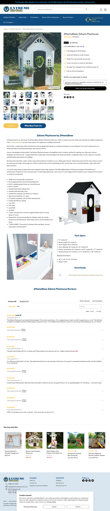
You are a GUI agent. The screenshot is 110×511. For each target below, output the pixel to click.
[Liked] (102, 318)
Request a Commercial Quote (39, 485)
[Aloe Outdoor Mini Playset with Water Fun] (55, 440)
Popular (92, 311)
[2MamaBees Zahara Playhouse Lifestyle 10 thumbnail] (6, 95)
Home (5, 29)
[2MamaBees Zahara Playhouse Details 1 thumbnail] (43, 102)
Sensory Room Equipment (50, 17)
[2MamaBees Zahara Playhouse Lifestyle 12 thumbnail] (14, 109)
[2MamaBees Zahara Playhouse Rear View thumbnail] (14, 102)
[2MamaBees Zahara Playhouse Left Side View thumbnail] (28, 102)
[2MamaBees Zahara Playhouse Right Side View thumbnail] (21, 102)
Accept (54, 506)
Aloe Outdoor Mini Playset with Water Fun (54, 452)
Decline (78, 506)
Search (5, 501)
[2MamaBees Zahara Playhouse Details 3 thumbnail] (6, 109)
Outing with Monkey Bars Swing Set (74, 454)
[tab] (11, 125)
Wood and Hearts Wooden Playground (11, 452)
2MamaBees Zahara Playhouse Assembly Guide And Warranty (89, 275)
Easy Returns (60, 483)
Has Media (98, 311)
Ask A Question (97, 301)
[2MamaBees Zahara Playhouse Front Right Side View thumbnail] (35, 95)
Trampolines (34, 17)
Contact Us (33, 483)
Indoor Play (23, 17)
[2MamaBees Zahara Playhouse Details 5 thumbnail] (28, 109)
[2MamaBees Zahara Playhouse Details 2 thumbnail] (50, 102)
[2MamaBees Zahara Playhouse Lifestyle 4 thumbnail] (14, 116)
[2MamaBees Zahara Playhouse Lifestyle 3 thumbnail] (6, 102)
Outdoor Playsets (9, 17)
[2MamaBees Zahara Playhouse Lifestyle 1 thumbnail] (43, 109)
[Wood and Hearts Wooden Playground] (13, 440)
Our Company (8, 22)
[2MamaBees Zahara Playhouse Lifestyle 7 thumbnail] (28, 116)
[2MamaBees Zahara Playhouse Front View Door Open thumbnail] (14, 95)
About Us (32, 480)
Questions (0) (24, 301)
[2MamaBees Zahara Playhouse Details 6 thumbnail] (35, 109)
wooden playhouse (16, 142)
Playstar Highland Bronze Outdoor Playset (97, 454)
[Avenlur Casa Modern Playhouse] (34, 440)
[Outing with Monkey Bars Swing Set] (76, 440)
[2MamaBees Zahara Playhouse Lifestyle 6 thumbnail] (21, 116)
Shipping (58, 480)
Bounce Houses (68, 17)
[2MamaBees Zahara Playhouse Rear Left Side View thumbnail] (50, 95)
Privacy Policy (51, 502)
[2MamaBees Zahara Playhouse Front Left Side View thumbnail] (35, 102)
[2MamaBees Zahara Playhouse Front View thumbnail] (21, 95)
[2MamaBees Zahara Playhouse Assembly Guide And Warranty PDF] (60, 277)
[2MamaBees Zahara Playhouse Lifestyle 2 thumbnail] (50, 109)
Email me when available (85, 88)
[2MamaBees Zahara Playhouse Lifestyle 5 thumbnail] (6, 116)
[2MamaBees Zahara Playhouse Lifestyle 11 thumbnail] (43, 116)
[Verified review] (19, 317)
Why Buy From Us (61, 485)
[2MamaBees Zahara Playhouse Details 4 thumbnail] (21, 109)
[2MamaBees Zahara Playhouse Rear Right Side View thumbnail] (43, 95)
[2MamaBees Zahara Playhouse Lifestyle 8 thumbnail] (28, 95)
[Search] (86, 9)
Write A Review (85, 301)
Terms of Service (13, 501)
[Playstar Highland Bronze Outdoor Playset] (97, 440)
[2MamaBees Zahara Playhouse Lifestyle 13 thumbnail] (50, 116)
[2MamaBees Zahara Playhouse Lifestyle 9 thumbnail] (35, 116)
